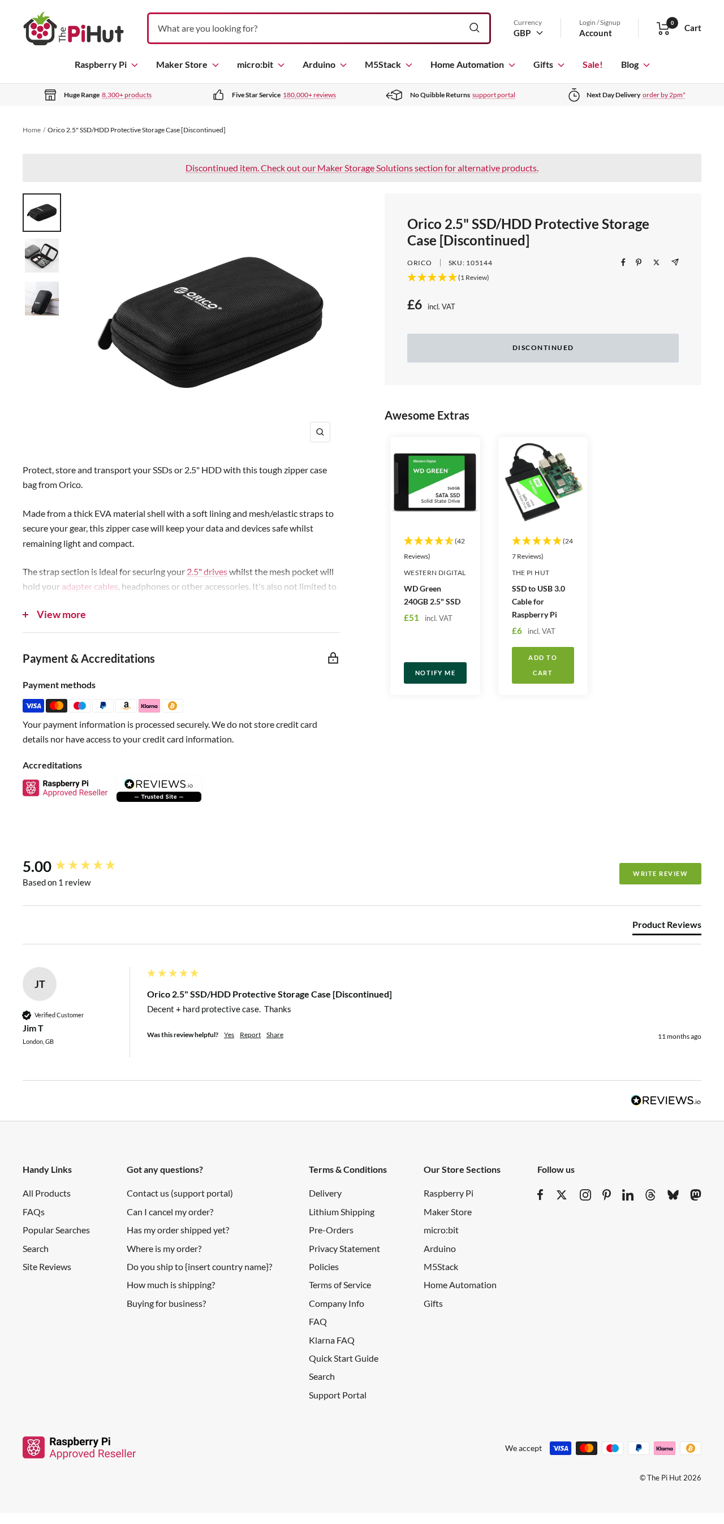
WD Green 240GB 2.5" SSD (432, 595)
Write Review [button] (660, 873)
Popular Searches (56, 1229)
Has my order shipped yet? (178, 1229)
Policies (324, 1266)
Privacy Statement (344, 1248)
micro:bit (255, 64)
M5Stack (383, 64)
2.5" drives (207, 571)
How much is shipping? (171, 1284)
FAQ (318, 1321)
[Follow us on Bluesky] (673, 1195)
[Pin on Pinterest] (638, 262)
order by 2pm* (664, 94)
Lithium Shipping (341, 1211)
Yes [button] (229, 1034)
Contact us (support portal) (180, 1193)
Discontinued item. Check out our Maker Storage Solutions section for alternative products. (362, 167)
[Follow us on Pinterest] (606, 1195)
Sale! (593, 64)
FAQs (34, 1211)
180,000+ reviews (309, 94)
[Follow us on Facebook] (540, 1195)
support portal (493, 94)
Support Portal (338, 1394)
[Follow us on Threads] (650, 1195)
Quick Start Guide (343, 1358)
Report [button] (250, 1034)
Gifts (543, 64)
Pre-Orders (331, 1229)
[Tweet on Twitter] (656, 262)
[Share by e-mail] (675, 262)
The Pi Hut (531, 572)
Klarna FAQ (332, 1340)
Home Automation (467, 64)
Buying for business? (166, 1303)
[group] (82, 866)
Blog (630, 64)
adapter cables (90, 586)
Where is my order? (164, 1248)
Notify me (435, 672)
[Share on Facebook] (623, 262)
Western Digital (435, 572)
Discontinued (543, 347)
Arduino (319, 64)
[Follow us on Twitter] (561, 1195)
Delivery (325, 1193)
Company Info (336, 1303)
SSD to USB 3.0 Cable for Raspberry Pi (538, 601)
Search (36, 1248)
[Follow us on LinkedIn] (628, 1195)
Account (595, 33)
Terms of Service (340, 1284)
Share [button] (274, 1034)
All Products (47, 1193)
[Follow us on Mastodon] (695, 1195)
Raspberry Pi (101, 64)
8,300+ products (127, 94)
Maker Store (182, 64)
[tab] (666, 926)
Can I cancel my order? (170, 1211)
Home (32, 130)
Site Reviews (47, 1266)
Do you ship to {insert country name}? (199, 1266)
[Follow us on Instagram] (585, 1195)
